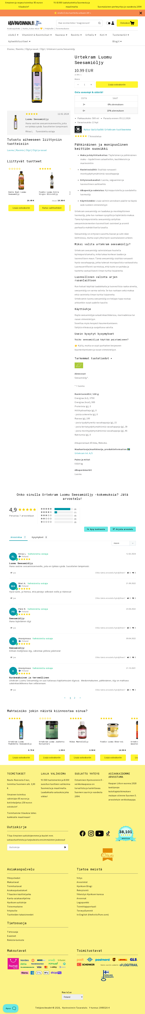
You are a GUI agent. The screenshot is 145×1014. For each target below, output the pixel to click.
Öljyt (42, 49)
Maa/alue (67, 992)
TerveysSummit (85, 910)
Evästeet (11, 935)
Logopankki (83, 902)
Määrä (77, 79)
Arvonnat (81, 898)
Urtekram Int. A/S (84, 453)
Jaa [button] (14, 573)
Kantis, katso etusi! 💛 (33, 28)
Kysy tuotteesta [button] (97, 529)
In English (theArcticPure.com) (93, 914)
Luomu (10, 150)
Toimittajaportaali (86, 906)
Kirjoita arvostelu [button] (124, 529)
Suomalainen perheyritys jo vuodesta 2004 (120, 6)
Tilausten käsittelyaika (19, 894)
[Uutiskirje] (65, 847)
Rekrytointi (83, 890)
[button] (127, 23)
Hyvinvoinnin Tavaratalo (74, 1007)
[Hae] (99, 23)
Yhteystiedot (13, 878)
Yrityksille (49, 28)
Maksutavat (13, 882)
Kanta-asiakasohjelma (18, 898)
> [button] (80, 697)
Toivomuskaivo (62, 28)
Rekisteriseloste (15, 940)
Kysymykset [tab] (37, 537)
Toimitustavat (14, 886)
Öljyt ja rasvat (31, 49)
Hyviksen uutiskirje (16, 902)
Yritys (79, 878)
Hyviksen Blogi (84, 886)
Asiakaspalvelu (13, 28)
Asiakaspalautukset (17, 890)
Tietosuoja (12, 931)
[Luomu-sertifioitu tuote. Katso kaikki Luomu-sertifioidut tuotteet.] (79, 366)
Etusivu (10, 49)
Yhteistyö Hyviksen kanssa (90, 894)
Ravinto (20, 49)
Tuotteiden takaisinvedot (20, 914)
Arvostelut (82, 882)
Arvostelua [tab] (16, 537)
